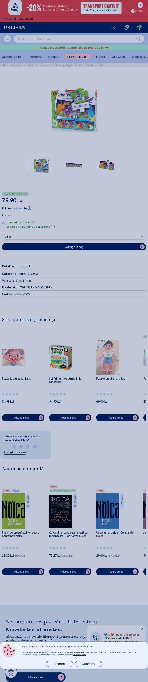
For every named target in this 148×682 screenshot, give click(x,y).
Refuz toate (59, 664)
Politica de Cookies (79, 655)
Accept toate (88, 664)
